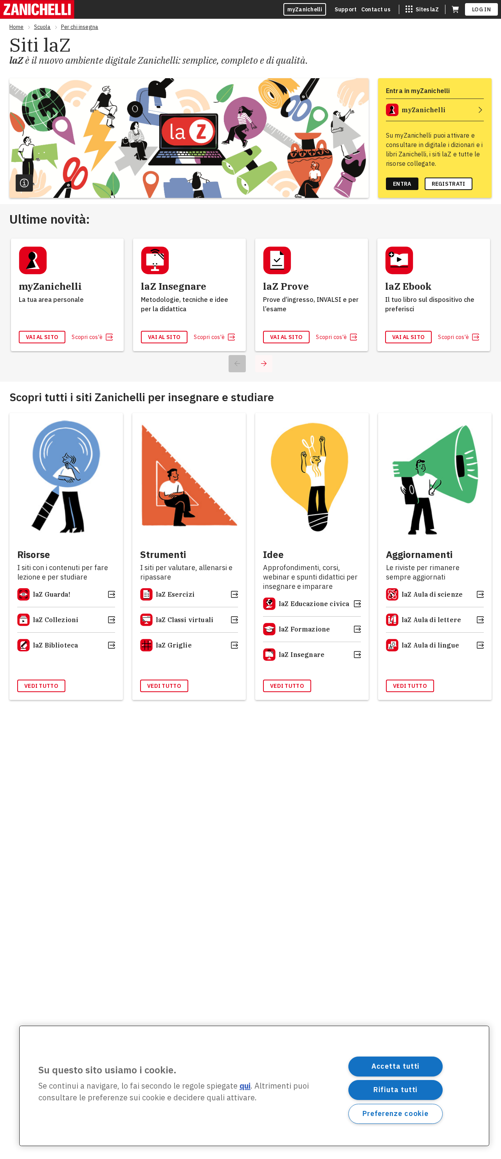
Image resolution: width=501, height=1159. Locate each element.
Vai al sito (42, 337)
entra (402, 183)
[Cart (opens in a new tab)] (455, 9)
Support (346, 9)
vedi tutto (41, 685)
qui (245, 1086)
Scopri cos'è (87, 337)
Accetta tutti (395, 1066)
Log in (481, 9)
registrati (448, 183)
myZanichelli (304, 9)
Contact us (375, 9)
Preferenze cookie (395, 1113)
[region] (254, 1085)
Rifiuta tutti (395, 1089)
